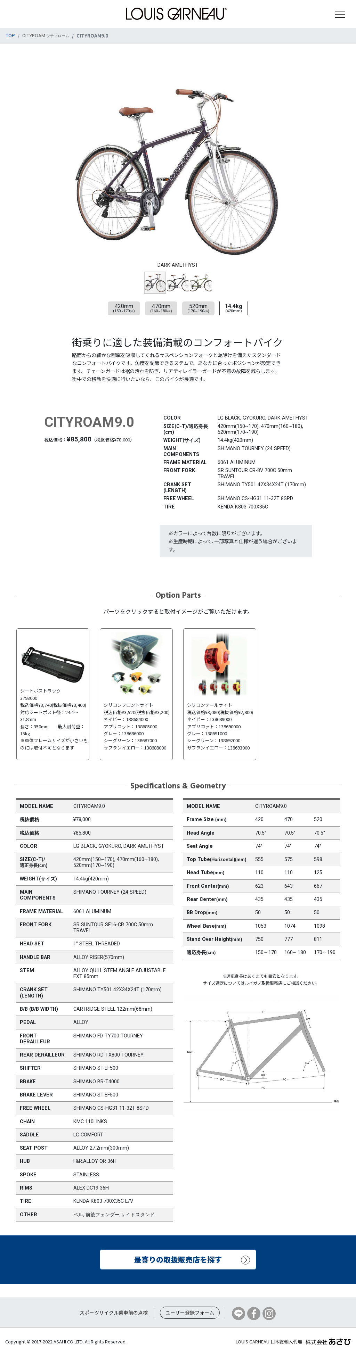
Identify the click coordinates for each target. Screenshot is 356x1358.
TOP (10, 35)
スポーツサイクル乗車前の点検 (114, 1312)
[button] (305, 76)
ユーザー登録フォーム (189, 1312)
